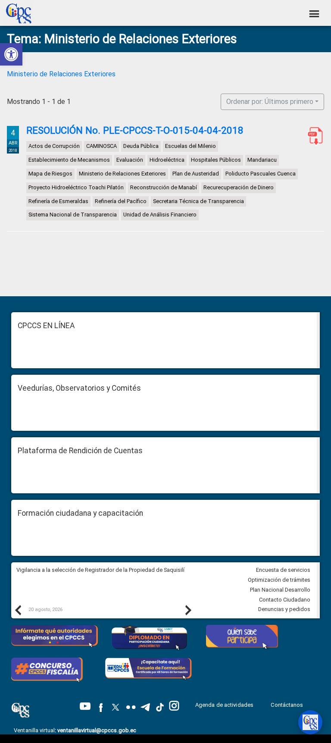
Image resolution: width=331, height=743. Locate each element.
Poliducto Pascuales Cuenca (260, 173)
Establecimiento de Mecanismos (69, 160)
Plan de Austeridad (195, 173)
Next (187, 609)
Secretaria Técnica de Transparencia (198, 201)
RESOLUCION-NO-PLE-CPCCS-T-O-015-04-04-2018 (313, 136)
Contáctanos (287, 705)
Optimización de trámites (279, 580)
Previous (17, 609)
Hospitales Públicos (216, 160)
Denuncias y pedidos (284, 609)
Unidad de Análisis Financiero (160, 215)
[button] (11, 54)
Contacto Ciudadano (284, 599)
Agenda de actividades (224, 705)
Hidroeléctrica (167, 160)
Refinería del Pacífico (121, 201)
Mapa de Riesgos (50, 173)
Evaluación (129, 160)
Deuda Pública (141, 146)
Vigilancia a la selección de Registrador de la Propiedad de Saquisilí (100, 570)
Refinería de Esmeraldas (58, 201)
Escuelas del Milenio (190, 146)
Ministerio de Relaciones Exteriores (61, 74)
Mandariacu (262, 160)
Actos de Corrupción (54, 146)
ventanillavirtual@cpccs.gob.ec (96, 730)
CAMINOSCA (101, 146)
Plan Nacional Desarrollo (280, 589)
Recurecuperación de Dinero (238, 187)
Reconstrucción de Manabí (163, 187)
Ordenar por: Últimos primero (269, 101)
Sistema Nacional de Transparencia (72, 215)
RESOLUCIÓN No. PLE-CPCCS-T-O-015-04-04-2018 (135, 130)
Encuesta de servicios (283, 570)
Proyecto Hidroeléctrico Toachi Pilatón (76, 187)
